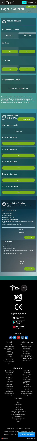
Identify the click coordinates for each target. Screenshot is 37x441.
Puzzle (27, 384)
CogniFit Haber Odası (9, 431)
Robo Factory (9, 381)
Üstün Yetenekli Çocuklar (18, 418)
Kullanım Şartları (10, 428)
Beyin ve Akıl (9, 344)
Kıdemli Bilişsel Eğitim (26, 355)
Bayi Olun (31, 431)
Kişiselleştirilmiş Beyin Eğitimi (18, 411)
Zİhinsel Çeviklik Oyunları (27, 391)
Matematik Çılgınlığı (9, 393)
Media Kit (17, 431)
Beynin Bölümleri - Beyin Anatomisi (9, 349)
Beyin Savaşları (18, 419)
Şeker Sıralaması (27, 383)
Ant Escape (9, 383)
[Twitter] (14, 337)
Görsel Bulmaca (9, 388)
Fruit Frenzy (9, 374)
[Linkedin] (26, 337)
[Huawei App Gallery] (18, 327)
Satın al (30, 237)
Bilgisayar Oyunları (26, 346)
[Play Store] (18, 322)
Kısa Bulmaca (9, 372)
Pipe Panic (9, 376)
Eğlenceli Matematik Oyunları (18, 414)
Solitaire (9, 379)
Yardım (12, 434)
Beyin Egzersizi (18, 406)
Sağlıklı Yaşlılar (26, 348)
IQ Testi (18, 421)
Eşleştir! (9, 389)
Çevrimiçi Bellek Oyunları (27, 393)
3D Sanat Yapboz (27, 379)
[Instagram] (22, 337)
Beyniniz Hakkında (9, 346)
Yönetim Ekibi (27, 428)
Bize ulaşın (6, 434)
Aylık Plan (21, 230)
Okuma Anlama (18, 416)
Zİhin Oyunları (27, 395)
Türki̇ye (5, 438)
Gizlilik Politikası (19, 428)
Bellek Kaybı (9, 356)
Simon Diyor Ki (9, 386)
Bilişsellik (9, 354)
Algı (9, 363)
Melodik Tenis (27, 371)
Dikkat (9, 365)
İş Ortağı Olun (24, 431)
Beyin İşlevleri (9, 359)
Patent (18, 401)
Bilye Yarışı (9, 395)
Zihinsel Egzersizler (18, 409)
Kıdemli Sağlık (26, 351)
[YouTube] (18, 337)
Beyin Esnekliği (9, 352)
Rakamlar (27, 388)
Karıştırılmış (27, 372)
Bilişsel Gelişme (18, 404)
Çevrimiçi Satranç (9, 371)
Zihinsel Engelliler (9, 358)
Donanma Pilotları (26, 350)
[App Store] (18, 318)
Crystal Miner (9, 377)
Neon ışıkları (9, 384)
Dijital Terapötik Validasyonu (27, 344)
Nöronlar (9, 351)
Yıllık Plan (21, 232)
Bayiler (18, 402)
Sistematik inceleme (27, 358)
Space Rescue (9, 391)
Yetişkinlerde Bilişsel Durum (26, 356)
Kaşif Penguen (27, 386)
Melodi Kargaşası (27, 376)
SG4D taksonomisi (26, 360)
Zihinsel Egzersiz (18, 413)
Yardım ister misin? (28, 434)
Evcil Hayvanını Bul (27, 374)
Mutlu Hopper (27, 381)
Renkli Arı (27, 389)
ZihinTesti (18, 407)
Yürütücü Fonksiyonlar (9, 361)
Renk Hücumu (27, 377)
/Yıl (27, 51)
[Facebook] (11, 337)
